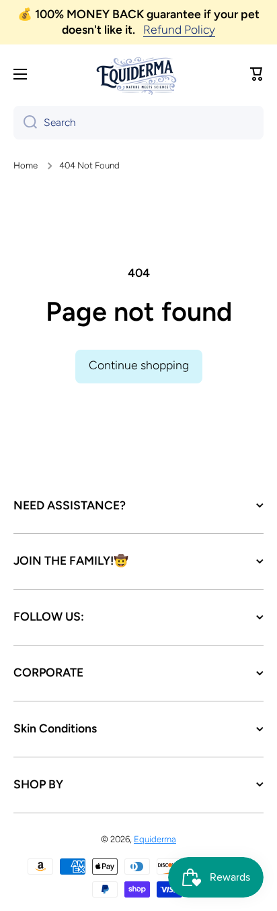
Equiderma (155, 839)
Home (25, 165)
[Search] (25, 122)
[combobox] (138, 122)
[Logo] (138, 74)
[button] (257, 74)
